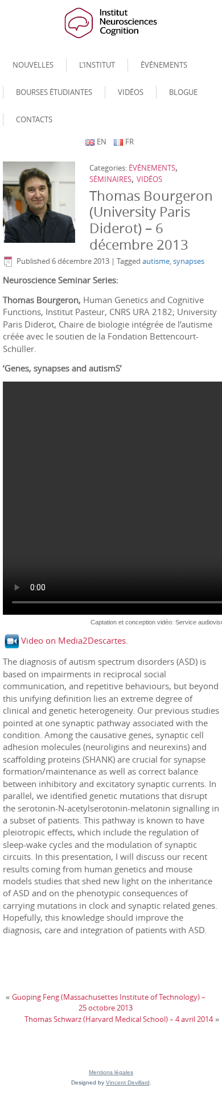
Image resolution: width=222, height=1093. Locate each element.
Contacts (34, 119)
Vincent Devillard (128, 1082)
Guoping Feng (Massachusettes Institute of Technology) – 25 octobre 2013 (108, 1002)
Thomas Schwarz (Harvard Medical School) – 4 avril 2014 (118, 1019)
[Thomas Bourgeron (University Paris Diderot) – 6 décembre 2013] (40, 202)
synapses (188, 261)
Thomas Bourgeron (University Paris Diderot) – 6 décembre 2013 (151, 220)
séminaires (110, 179)
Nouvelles (33, 65)
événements (152, 168)
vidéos (149, 179)
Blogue (183, 92)
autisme (156, 261)
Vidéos (130, 92)
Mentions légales (111, 1072)
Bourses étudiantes (54, 92)
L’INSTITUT (97, 65)
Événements (164, 65)
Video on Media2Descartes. (74, 640)
